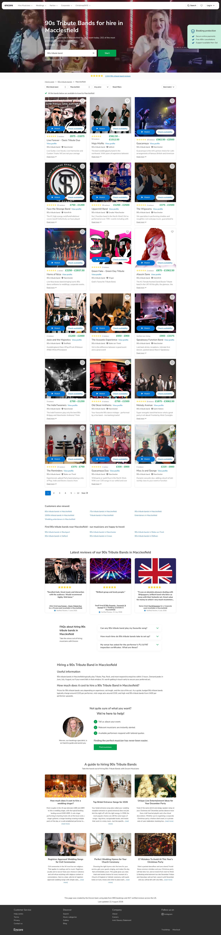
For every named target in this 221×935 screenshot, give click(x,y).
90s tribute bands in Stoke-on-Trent (149, 532)
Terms (16, 917)
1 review (60, 271)
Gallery (66, 920)
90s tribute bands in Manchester (103, 532)
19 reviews (151, 140)
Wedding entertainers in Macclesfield (60, 519)
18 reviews (106, 205)
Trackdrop (165, 929)
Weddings (40, 5)
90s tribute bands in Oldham (146, 536)
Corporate (65, 5)
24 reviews (95, 139)
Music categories (70, 917)
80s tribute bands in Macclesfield (148, 511)
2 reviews (105, 267)
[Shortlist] (201, 5)
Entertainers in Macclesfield (146, 515)
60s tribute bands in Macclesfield (58, 511)
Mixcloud (176, 929)
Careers (115, 917)
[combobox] (56, 87)
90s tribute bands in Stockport (57, 532)
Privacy (17, 920)
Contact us (18, 923)
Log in (209, 5)
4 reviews (150, 205)
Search (193, 5)
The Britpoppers (154, 606)
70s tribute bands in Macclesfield (103, 511)
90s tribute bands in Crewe (101, 536)
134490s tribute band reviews (118, 76)
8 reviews (150, 401)
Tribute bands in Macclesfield (101, 515)
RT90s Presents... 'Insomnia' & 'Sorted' (111, 606)
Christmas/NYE (82, 5)
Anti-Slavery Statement (121, 920)
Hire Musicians (24, 5)
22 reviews (61, 205)
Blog (65, 923)
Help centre (18, 914)
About (114, 914)
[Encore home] (9, 5)
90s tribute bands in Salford (56, 536)
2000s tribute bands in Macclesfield (59, 515)
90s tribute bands (65, 82)
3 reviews (60, 136)
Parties (52, 5)
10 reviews (61, 467)
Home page (49, 82)
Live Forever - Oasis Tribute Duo (70, 606)
